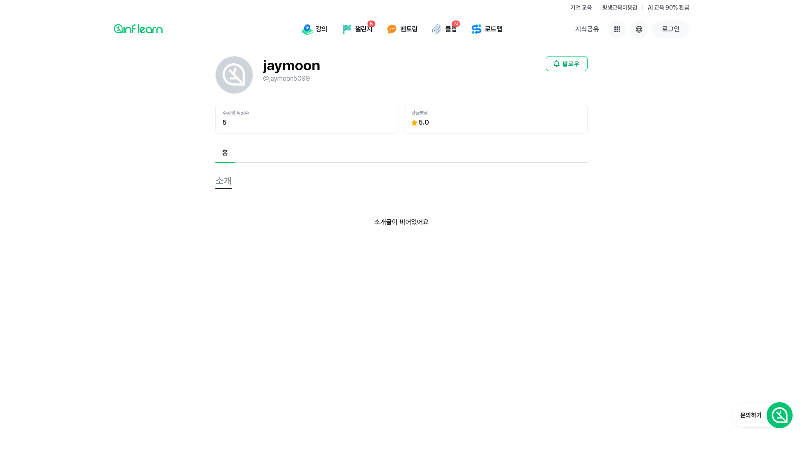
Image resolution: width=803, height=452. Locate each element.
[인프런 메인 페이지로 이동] (138, 28)
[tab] (225, 153)
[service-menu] (617, 29)
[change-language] (639, 29)
